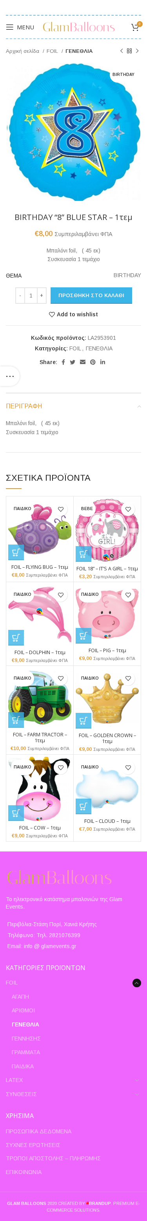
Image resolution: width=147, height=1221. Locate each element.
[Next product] (137, 51)
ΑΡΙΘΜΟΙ (23, 1010)
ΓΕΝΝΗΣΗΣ (26, 1038)
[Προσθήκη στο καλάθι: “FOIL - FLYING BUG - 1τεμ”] (16, 552)
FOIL (53, 51)
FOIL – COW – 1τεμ (40, 827)
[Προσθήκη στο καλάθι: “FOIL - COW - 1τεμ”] (16, 813)
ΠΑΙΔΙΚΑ (23, 1066)
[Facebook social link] (63, 362)
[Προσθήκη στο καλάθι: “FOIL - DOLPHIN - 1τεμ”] (16, 638)
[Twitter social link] (72, 362)
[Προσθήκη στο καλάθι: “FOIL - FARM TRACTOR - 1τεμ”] (16, 720)
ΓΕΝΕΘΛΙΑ (79, 51)
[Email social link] (83, 362)
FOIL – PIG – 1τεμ (107, 650)
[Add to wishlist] (60, 509)
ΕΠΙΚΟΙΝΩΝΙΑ (24, 1172)
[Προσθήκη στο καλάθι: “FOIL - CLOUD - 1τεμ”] (83, 806)
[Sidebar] (10, 376)
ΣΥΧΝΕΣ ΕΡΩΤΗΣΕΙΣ (33, 1145)
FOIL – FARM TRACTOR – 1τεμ (40, 737)
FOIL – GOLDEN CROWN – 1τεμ (107, 738)
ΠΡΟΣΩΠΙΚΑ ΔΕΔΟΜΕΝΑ (38, 1131)
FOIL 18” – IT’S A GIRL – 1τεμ (107, 568)
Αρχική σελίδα (23, 51)
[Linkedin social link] (102, 362)
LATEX (14, 1080)
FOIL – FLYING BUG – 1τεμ (39, 567)
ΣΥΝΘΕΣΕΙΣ (21, 1094)
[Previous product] (121, 51)
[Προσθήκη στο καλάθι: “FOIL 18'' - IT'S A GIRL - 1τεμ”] (83, 554)
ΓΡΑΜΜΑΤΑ (26, 1052)
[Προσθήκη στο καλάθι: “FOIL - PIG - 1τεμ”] (83, 636)
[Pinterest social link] (93, 362)
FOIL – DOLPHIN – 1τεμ (40, 652)
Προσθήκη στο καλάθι (91, 295)
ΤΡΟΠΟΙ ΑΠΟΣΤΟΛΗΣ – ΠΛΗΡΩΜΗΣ (53, 1158)
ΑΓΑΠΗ (20, 997)
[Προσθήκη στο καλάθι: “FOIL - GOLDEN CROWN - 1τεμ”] (83, 721)
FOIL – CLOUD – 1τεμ (107, 821)
